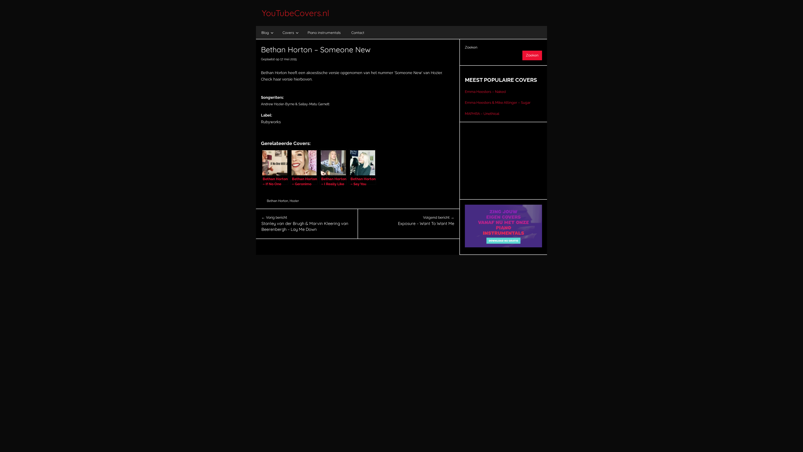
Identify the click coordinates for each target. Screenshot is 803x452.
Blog (265, 32)
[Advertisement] (503, 166)
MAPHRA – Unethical (482, 114)
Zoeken (471, 47)
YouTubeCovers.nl (295, 13)
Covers (288, 32)
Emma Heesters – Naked (485, 92)
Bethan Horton (277, 201)
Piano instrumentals (324, 32)
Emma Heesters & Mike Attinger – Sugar (498, 102)
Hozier (294, 201)
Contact (357, 32)
